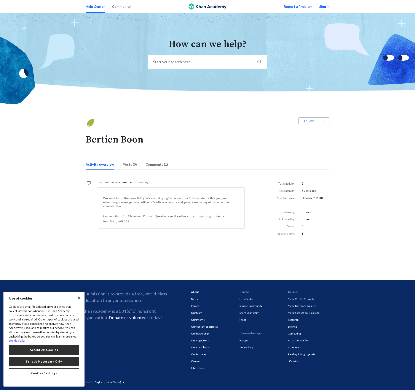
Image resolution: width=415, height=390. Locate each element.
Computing (294, 333)
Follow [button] (309, 121)
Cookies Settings (44, 373)
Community (121, 6)
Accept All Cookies (44, 350)
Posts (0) (130, 164)
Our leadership (200, 333)
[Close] (79, 298)
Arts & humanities (298, 340)
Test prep (293, 319)
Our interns (198, 319)
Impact (195, 306)
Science (292, 326)
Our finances (198, 354)
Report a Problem (298, 6)
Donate (116, 317)
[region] (44, 339)
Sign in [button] (324, 6)
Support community (250, 306)
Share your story (249, 312)
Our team (196, 312)
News (194, 299)
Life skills (293, 361)
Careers (196, 361)
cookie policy (17, 340)
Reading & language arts (301, 354)
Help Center (95, 6)
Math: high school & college (303, 312)
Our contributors (201, 347)
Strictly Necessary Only (44, 361)
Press (242, 319)
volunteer (138, 317)
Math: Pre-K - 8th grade (301, 299)
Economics (294, 347)
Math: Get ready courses (302, 306)
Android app (246, 347)
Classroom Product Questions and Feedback (158, 216)
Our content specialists (204, 326)
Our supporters (200, 340)
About (195, 291)
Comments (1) (156, 164)
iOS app (243, 340)
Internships (197, 368)
